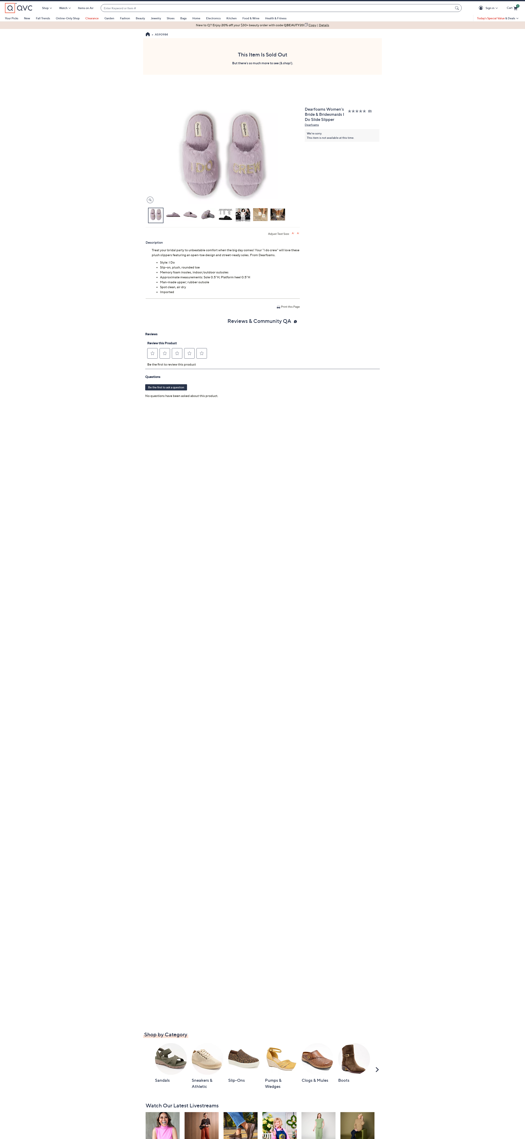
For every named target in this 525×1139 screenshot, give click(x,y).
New (27, 18)
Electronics (213, 18)
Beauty (140, 18)
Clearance (92, 18)
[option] (262, 25)
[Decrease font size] (298, 233)
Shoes (171, 18)
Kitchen (231, 18)
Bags (183, 18)
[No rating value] (358, 111)
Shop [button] (45, 8)
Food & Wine (250, 18)
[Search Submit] (457, 8)
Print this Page (290, 306)
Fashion (125, 18)
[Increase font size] (293, 233)
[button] (482, 8)
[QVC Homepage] (148, 34)
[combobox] (277, 8)
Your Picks (11, 18)
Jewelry (156, 18)
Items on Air (86, 8)
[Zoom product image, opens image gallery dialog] (149, 200)
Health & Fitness (275, 18)
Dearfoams (312, 124)
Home (196, 18)
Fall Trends (43, 18)
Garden (109, 18)
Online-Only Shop (68, 18)
